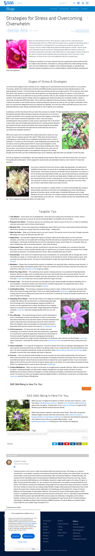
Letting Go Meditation (69, 405)
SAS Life (24, 30)
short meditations (69, 403)
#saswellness (60, 431)
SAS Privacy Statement (31, 523)
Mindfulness (20, 434)
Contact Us (83, 3)
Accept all (15, 536)
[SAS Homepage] (9, 3)
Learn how (20, 278)
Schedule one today (49, 326)
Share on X (86, 389)
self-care (11, 434)
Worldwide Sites (78, 3)
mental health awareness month (36, 434)
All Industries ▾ (63, 9)
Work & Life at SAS (82, 31)
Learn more (21, 310)
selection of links (31, 269)
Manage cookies (22, 542)
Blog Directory (75, 9)
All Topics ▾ (53, 9)
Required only (28, 536)
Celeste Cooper (13, 30)
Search (74, 3)
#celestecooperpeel (80, 431)
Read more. (64, 291)
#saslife (69, 431)
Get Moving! (51, 364)
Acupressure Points (54, 340)
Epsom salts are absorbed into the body (69, 350)
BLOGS (19, 3)
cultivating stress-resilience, (48, 403)
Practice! (13, 261)
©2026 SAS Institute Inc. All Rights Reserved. (55, 550)
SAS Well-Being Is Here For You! (26, 384)
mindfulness (82, 403)
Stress (85, 437)
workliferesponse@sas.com (41, 421)
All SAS (61, 3)
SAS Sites (87, 3)
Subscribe (84, 9)
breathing (51, 431)
